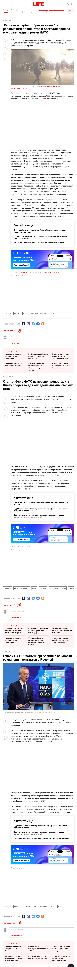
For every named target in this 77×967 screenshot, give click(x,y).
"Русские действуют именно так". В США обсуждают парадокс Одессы (36, 367)
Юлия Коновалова (18, 275)
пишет (42, 98)
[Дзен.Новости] (24, 324)
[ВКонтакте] (38, 324)
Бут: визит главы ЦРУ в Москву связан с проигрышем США (61, 958)
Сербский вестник (42, 272)
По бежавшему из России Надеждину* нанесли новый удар (38, 356)
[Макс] (28, 324)
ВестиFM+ (19, 88)
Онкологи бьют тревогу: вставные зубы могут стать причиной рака (61, 356)
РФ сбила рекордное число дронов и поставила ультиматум (62, 630)
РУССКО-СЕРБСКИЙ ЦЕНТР (49, 87)
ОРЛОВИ (25, 88)
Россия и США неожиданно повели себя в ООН (38, 949)
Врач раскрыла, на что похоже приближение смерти (13, 366)
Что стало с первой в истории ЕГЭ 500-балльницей (13, 356)
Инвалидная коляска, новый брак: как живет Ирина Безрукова (60, 366)
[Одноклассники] (43, 324)
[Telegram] (33, 324)
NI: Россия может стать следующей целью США (37, 957)
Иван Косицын (17, 550)
